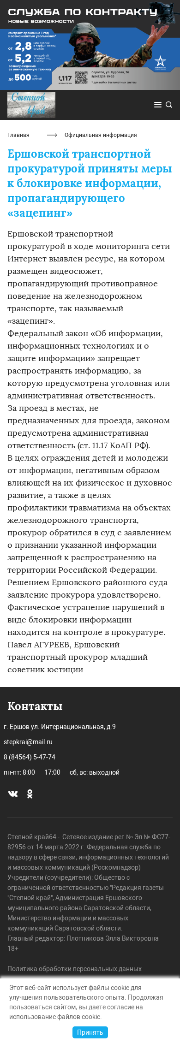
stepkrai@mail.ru (28, 742)
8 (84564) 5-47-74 (29, 757)
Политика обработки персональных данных (74, 968)
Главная (18, 135)
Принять (90, 1032)
